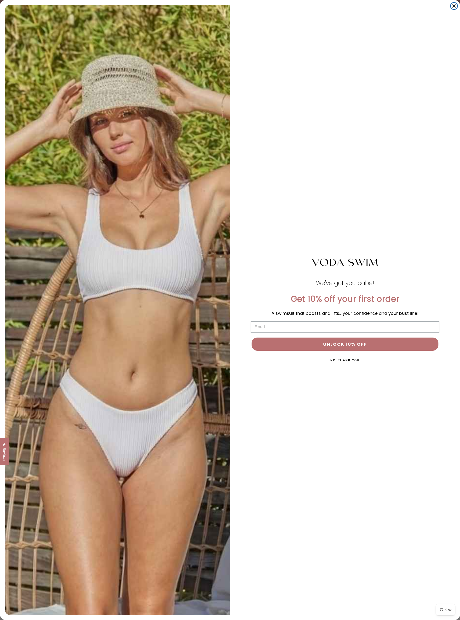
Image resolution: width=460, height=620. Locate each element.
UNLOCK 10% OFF (345, 344)
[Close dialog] (454, 6)
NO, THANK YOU (345, 360)
